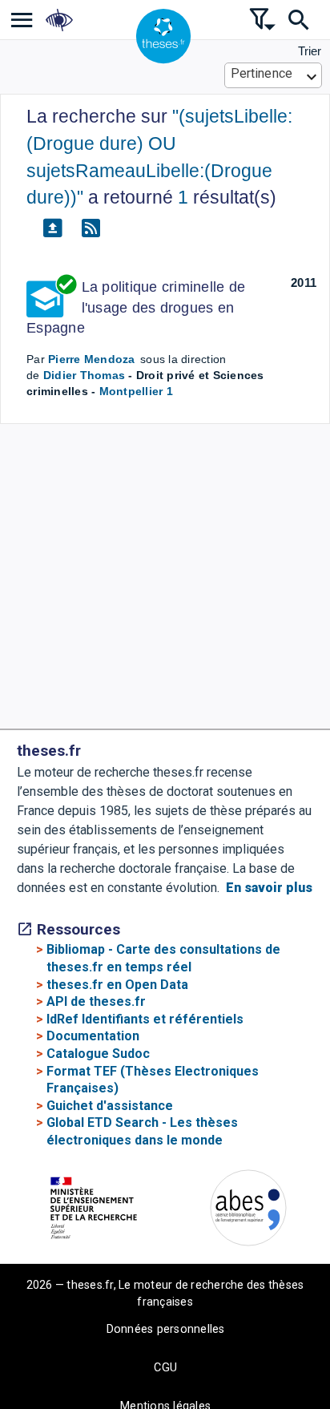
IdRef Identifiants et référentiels (144, 1019)
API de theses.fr (96, 1001)
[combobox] (273, 75)
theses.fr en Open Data (117, 984)
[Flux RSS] (90, 228)
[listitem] (22, 19)
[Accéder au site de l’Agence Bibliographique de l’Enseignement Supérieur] (248, 1210)
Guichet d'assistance (109, 1105)
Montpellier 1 (136, 391)
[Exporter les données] (52, 228)
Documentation (92, 1036)
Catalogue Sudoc (98, 1053)
